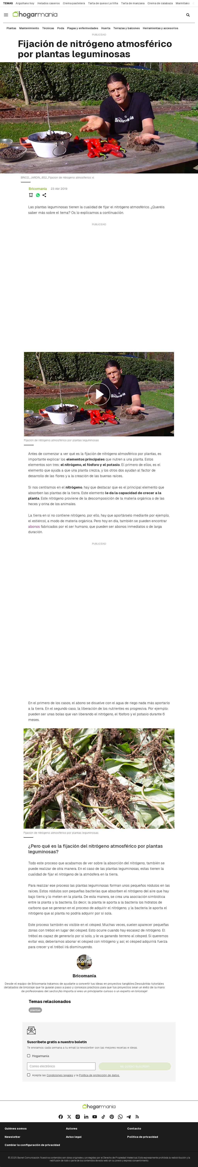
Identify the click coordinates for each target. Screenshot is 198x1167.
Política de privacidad (142, 1137)
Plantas (11, 28)
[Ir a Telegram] (128, 1116)
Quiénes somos (16, 1128)
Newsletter (12, 1137)
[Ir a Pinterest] (111, 1116)
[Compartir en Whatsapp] (38, 195)
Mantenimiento (29, 28)
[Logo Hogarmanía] (99, 1107)
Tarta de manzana (132, 3)
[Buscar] (188, 15)
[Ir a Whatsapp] (120, 1116)
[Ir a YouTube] (94, 1116)
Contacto (134, 1128)
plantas (35, 1010)
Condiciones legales (60, 1075)
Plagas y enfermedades (82, 28)
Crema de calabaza (160, 3)
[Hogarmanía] (39, 14)
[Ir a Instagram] (77, 1116)
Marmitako (183, 3)
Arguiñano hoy (25, 3)
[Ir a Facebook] (60, 1116)
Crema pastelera (74, 3)
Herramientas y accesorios (160, 28)
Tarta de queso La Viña (103, 3)
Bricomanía (38, 188)
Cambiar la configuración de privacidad (32, 1145)
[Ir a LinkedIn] (86, 1116)
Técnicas (48, 28)
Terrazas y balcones (126, 28)
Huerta (105, 28)
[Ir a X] (69, 1116)
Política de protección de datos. (99, 1075)
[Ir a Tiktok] (103, 1116)
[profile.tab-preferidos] (31, 195)
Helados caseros (49, 3)
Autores (71, 1128)
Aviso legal (74, 1137)
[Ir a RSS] (137, 1116)
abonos (34, 526)
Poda (60, 28)
